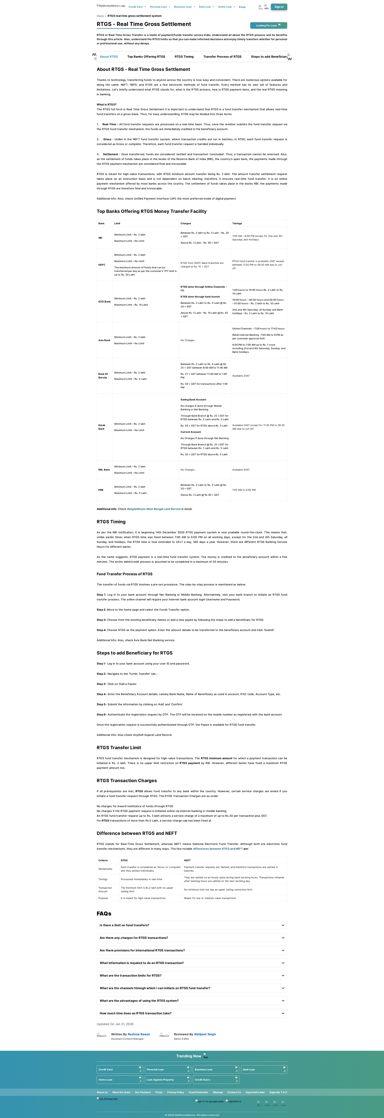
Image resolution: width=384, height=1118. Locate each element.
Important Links (255, 1092)
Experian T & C (278, 1092)
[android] (209, 1104)
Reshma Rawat (139, 1034)
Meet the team (121, 1092)
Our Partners (143, 1092)
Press (159, 1092)
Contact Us (234, 1092)
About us (102, 1092)
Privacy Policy (175, 1092)
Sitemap (218, 1092)
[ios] (240, 1104)
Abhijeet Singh (205, 1034)
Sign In (279, 6)
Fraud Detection (198, 1092)
